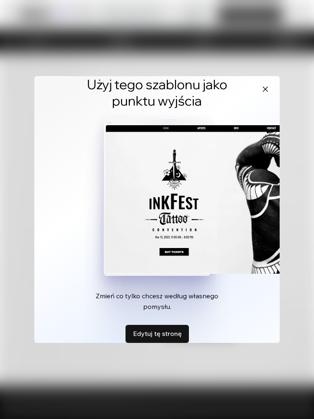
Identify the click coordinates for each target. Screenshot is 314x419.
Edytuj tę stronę (157, 333)
